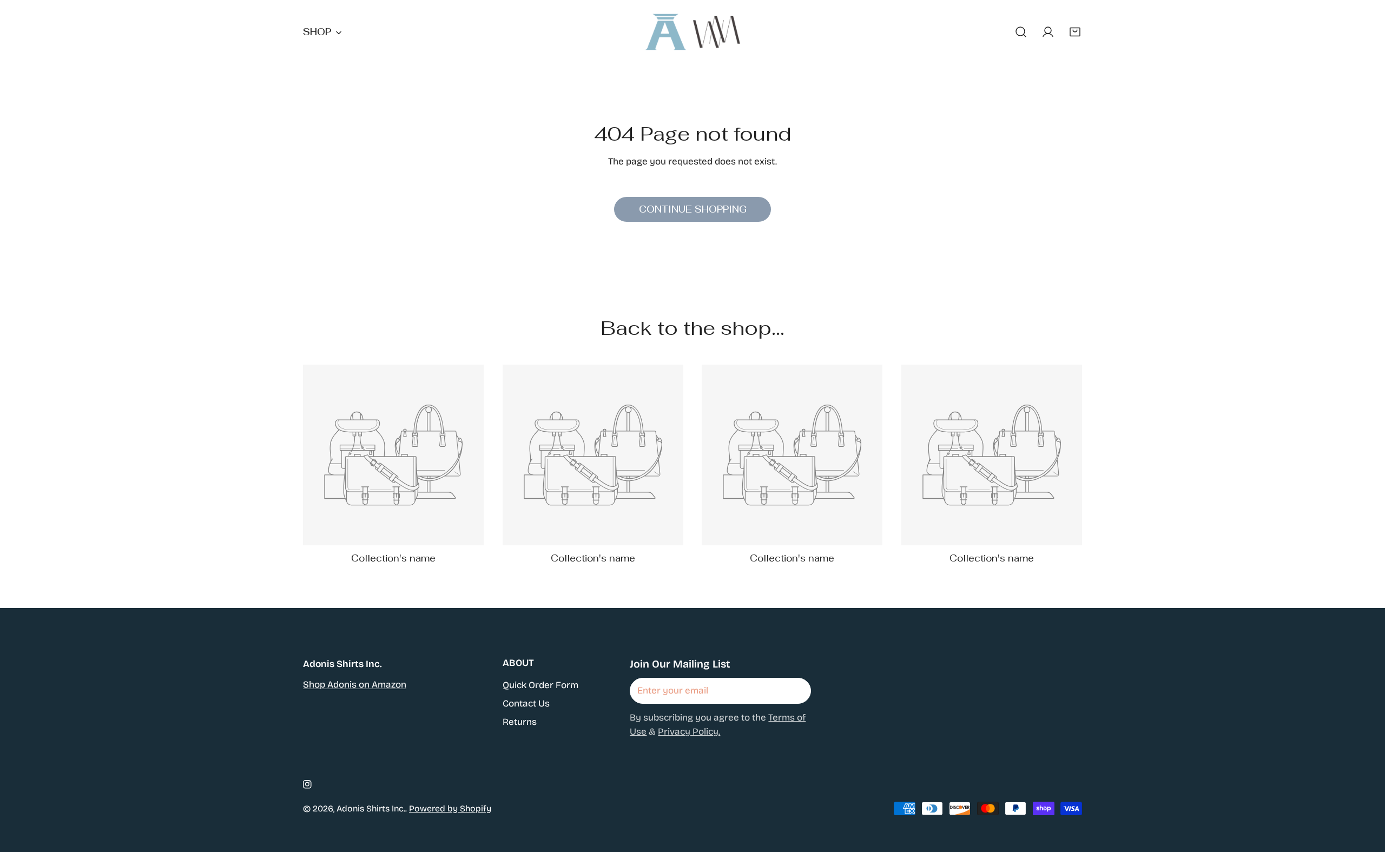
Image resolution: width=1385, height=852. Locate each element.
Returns (520, 722)
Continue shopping (693, 209)
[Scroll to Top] (1363, 793)
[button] (1075, 31)
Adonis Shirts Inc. (371, 808)
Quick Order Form (540, 685)
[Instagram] (307, 784)
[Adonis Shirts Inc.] (692, 31)
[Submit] (796, 690)
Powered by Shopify (450, 808)
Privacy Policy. (689, 731)
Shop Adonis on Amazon (354, 684)
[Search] (1020, 31)
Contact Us (526, 703)
